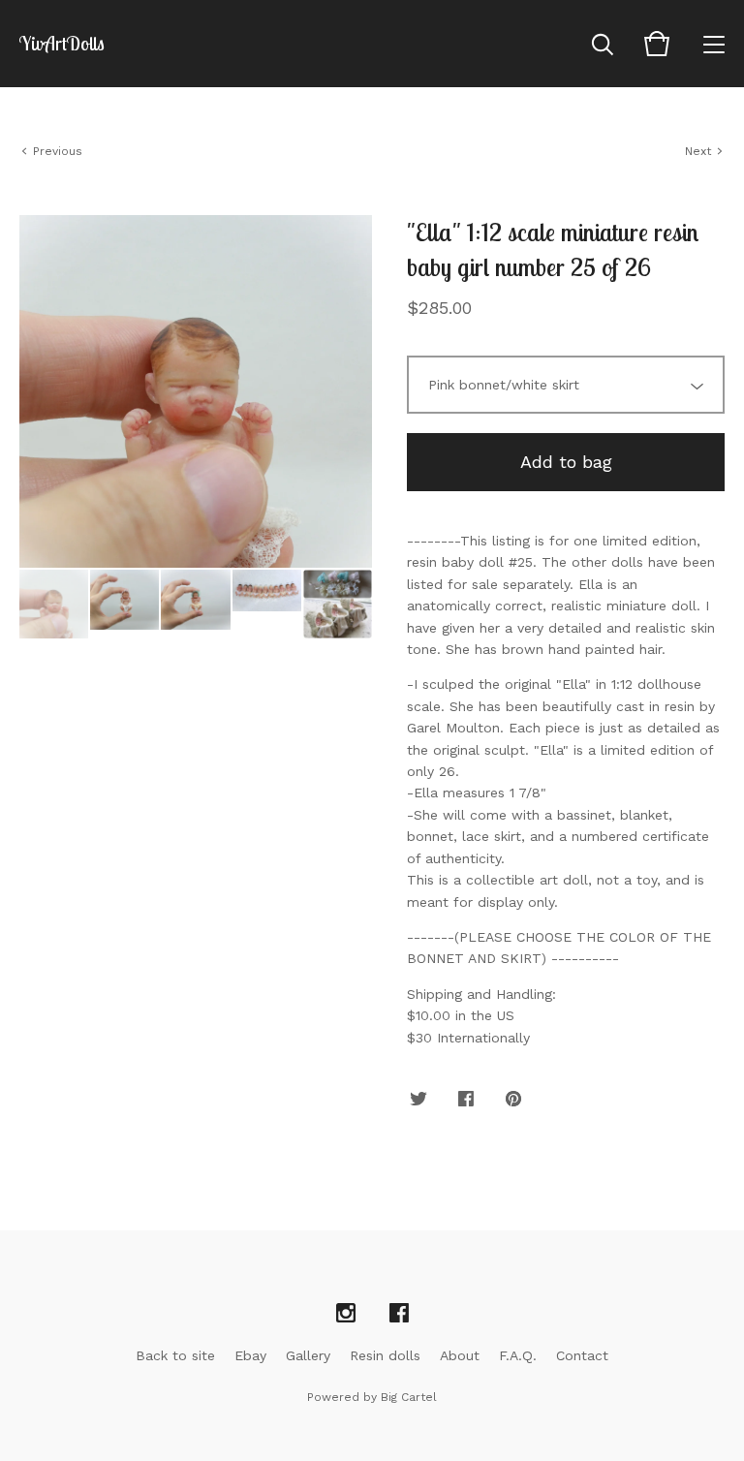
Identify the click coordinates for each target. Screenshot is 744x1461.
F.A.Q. (518, 1355)
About (460, 1355)
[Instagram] (345, 1313)
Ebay (250, 1355)
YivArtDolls (62, 43)
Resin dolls (385, 1355)
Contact (582, 1355)
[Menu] (714, 43)
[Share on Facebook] (466, 1099)
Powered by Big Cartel (372, 1397)
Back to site (175, 1355)
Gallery (308, 1355)
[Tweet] (418, 1099)
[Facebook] (399, 1313)
